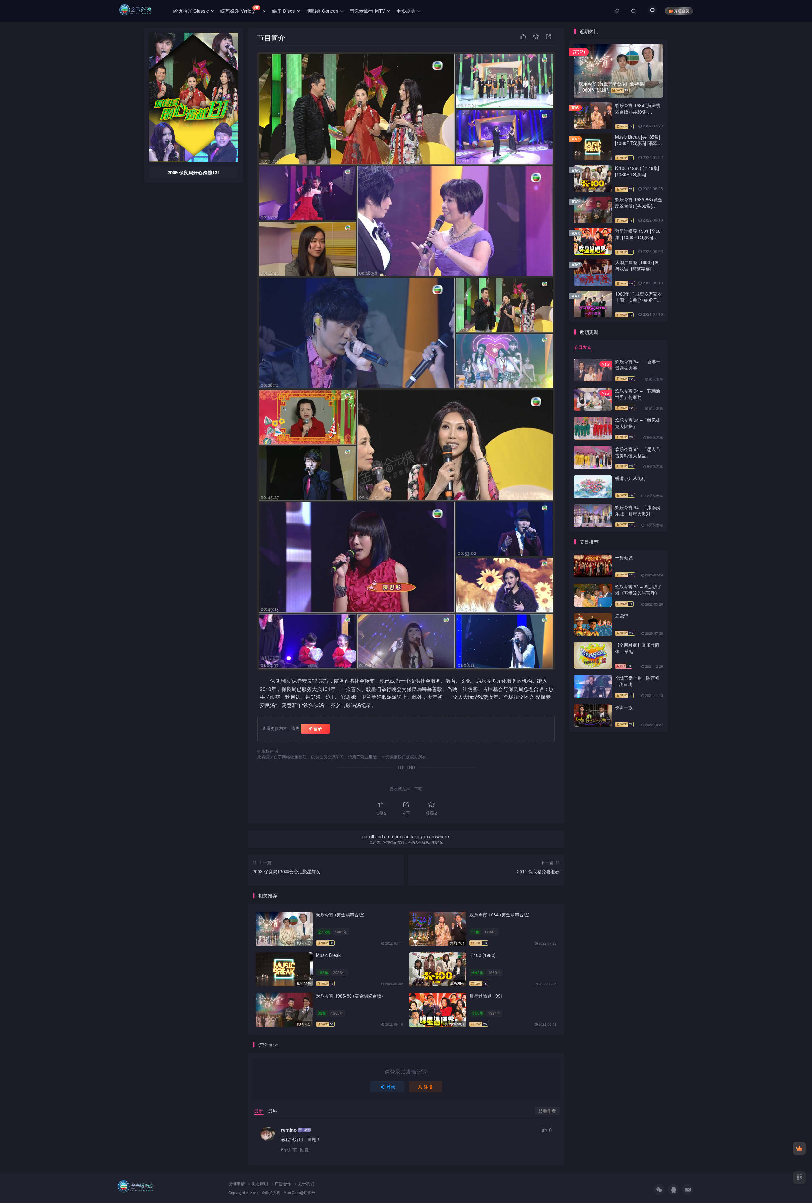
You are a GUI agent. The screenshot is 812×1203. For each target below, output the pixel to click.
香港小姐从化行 (630, 478)
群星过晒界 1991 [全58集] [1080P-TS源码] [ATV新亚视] (638, 237)
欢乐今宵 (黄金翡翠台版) (340, 914)
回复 (304, 1149)
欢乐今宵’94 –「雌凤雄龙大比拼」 (637, 423)
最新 (258, 1111)
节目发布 (583, 347)
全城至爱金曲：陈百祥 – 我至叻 (637, 681)
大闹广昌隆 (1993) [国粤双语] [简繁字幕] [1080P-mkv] (637, 268)
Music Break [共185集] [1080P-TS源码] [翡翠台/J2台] (637, 142)
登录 (317, 728)
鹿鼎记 (621, 616)
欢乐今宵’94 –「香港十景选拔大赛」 (637, 364)
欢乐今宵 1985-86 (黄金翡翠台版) (349, 995)
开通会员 (681, 10)
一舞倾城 (624, 557)
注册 (428, 1086)
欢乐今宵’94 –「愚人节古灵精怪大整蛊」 (637, 452)
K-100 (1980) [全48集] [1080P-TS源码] (637, 171)
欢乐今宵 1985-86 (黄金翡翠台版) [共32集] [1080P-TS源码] (639, 205)
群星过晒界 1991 (486, 995)
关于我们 (306, 1183)
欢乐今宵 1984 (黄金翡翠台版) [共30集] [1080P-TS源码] (637, 111)
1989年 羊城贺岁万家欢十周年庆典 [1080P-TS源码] (638, 299)
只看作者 (547, 1111)
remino (289, 1130)
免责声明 (260, 1183)
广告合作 (283, 1183)
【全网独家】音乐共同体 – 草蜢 (637, 648)
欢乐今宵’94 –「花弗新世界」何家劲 (637, 393)
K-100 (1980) (482, 955)
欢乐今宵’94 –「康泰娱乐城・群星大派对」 (637, 510)
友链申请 (236, 1183)
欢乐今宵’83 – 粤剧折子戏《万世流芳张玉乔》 (638, 589)
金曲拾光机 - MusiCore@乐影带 (288, 1192)
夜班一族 (624, 707)
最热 (272, 1111)
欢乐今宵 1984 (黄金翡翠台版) (499, 914)
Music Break (328, 955)
